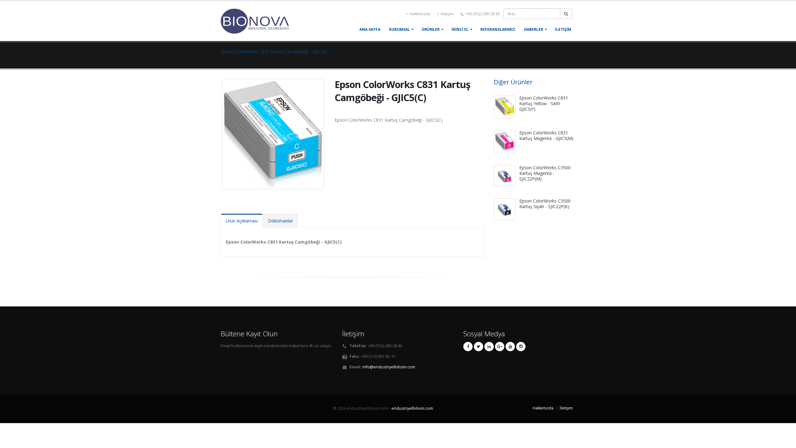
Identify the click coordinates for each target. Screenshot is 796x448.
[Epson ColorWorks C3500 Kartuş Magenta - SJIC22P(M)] (504, 175)
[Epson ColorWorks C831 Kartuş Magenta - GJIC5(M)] (504, 142)
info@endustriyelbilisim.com (389, 367)
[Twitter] (478, 346)
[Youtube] (510, 346)
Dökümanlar (280, 221)
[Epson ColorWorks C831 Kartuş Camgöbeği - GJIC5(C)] (274, 131)
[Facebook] (468, 346)
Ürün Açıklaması (242, 221)
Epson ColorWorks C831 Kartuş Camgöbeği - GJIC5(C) (275, 51)
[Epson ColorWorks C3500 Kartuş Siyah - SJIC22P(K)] (504, 209)
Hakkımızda (419, 13)
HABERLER (533, 29)
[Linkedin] (489, 346)
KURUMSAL (399, 29)
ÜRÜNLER (431, 29)
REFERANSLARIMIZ (497, 29)
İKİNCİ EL (460, 29)
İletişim (447, 13)
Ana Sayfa (369, 29)
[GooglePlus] (499, 346)
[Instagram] (520, 346)
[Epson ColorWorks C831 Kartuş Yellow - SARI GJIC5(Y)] (504, 107)
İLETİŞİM (563, 29)
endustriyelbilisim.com (412, 408)
